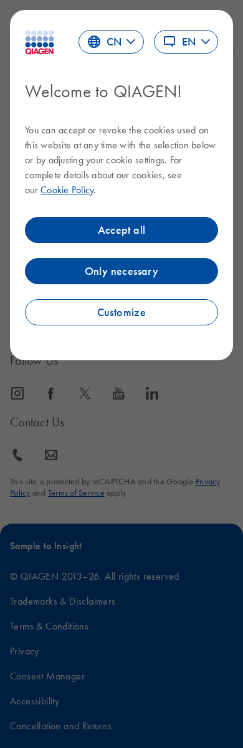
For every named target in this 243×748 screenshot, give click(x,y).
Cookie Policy (66, 189)
